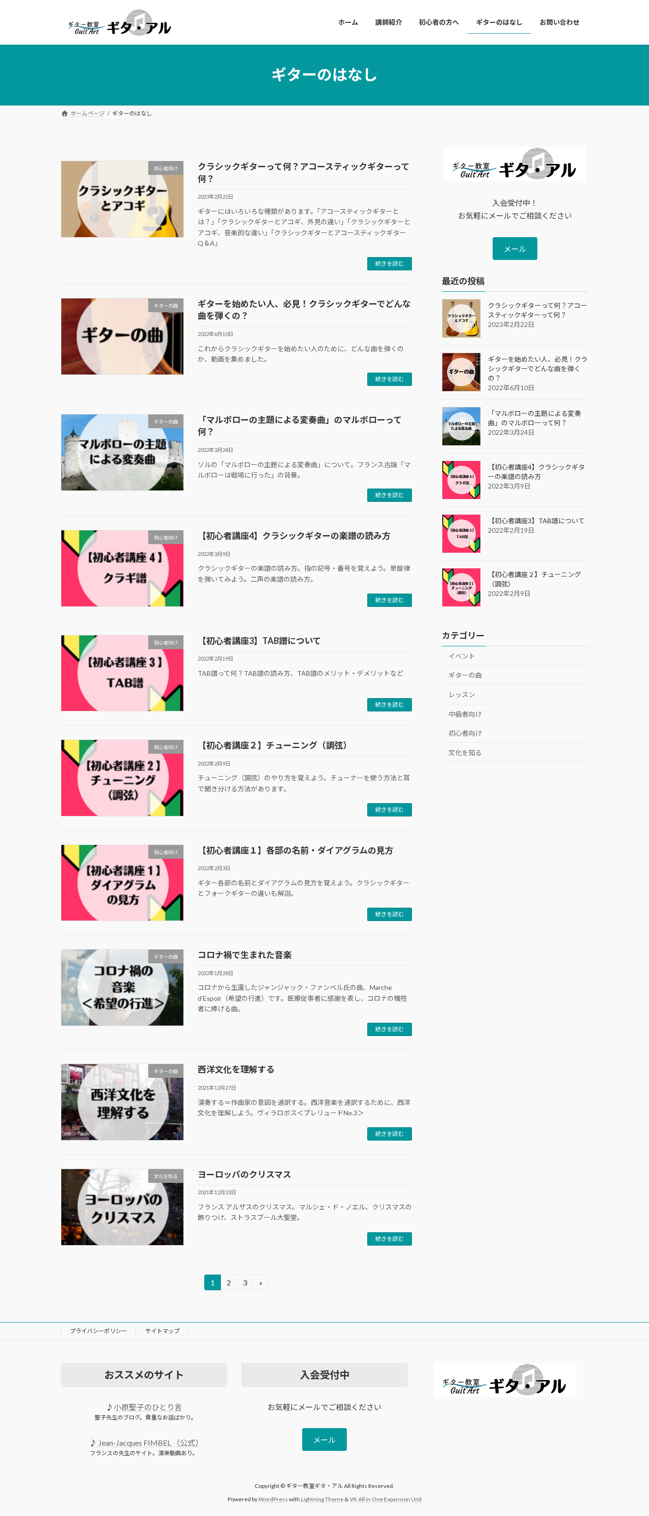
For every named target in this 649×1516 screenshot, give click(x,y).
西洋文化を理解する (236, 1069)
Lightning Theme (322, 1499)
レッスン (462, 695)
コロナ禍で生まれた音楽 (245, 955)
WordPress (273, 1499)
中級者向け (465, 714)
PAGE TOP (625, 1461)
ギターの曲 (465, 675)
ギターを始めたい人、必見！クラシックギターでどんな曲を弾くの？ (538, 368)
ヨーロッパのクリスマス (244, 1174)
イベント (462, 656)
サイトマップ (162, 1330)
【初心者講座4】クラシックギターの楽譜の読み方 (294, 535)
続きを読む (389, 263)
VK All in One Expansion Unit (386, 1499)
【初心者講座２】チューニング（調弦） (275, 745)
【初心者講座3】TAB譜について (259, 640)
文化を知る (465, 752)
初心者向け (465, 733)
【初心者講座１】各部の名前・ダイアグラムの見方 (295, 850)
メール (515, 248)
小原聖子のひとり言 (148, 1406)
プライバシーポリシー (98, 1330)
